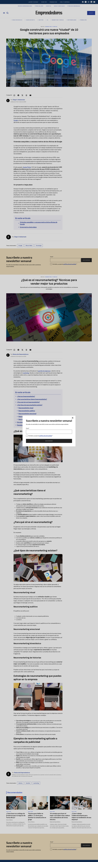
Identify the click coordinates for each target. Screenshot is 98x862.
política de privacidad (45, 436)
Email (27, 428)
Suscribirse (49, 440)
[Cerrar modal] (72, 418)
